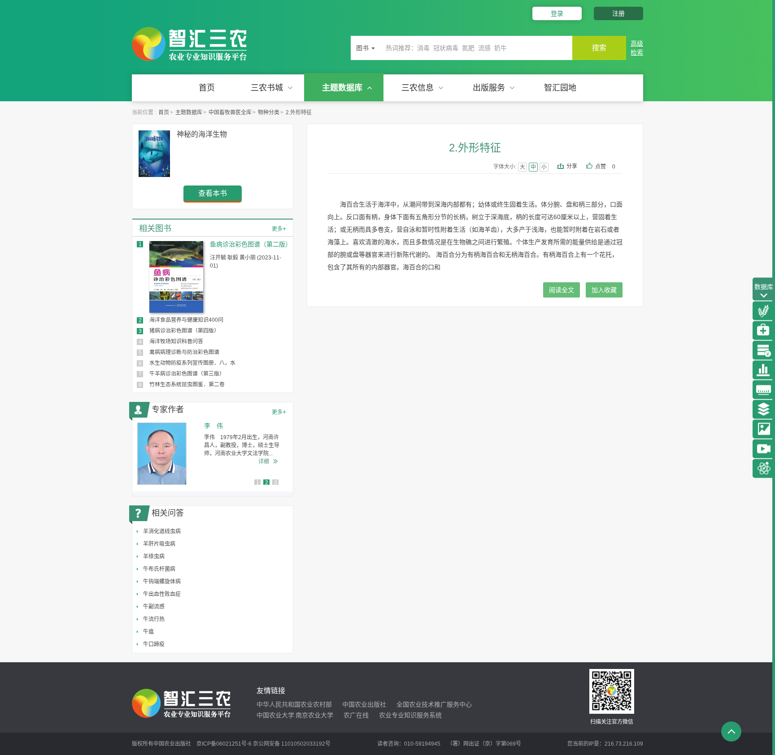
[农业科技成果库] (764, 468)
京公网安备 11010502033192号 (292, 744)
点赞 (605, 167)
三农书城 (267, 87)
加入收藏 (604, 289)
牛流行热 (154, 619)
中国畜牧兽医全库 (230, 112)
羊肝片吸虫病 (159, 544)
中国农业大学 (275, 715)
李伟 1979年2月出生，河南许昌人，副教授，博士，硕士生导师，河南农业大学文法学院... (241, 445)
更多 (279, 228)
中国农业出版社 (364, 704)
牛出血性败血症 (162, 594)
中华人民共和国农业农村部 (294, 704)
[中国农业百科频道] (764, 409)
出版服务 (489, 87)
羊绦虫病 (154, 556)
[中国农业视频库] (764, 448)
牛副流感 (154, 607)
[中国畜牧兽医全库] (764, 330)
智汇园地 (560, 87)
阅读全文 (561, 289)
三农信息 (417, 87)
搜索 (599, 48)
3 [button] (275, 482)
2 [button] (266, 482)
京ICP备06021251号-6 (224, 744)
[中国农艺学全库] (764, 310)
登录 (557, 13)
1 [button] (257, 482)
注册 (618, 13)
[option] (212, 454)
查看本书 (212, 193)
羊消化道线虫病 (162, 531)
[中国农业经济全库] (764, 350)
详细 (263, 461)
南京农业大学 (314, 715)
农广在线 (356, 715)
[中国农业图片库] (764, 428)
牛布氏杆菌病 (159, 569)
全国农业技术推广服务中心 (434, 704)
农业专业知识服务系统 (410, 715)
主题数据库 (342, 87)
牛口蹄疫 (154, 644)
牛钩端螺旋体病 (162, 581)
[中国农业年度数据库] (764, 369)
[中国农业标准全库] (764, 389)
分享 (571, 166)
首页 (207, 87)
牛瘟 (148, 632)
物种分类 (268, 112)
